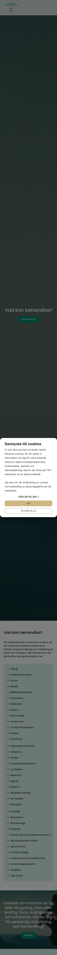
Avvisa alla (28, 510)
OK (28, 503)
